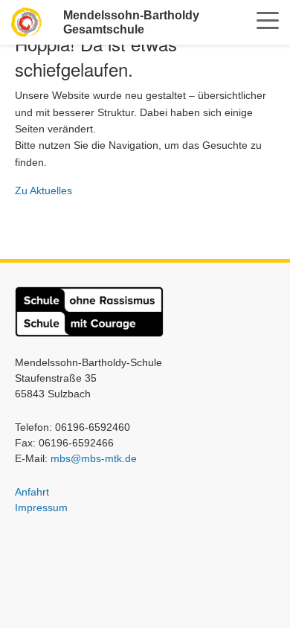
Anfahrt (32, 492)
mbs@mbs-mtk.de (94, 458)
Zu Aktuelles (43, 190)
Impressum (41, 507)
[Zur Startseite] (26, 22)
